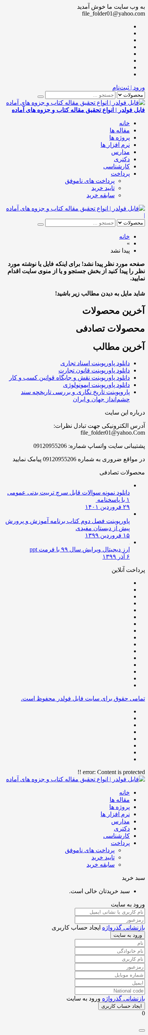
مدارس (120, 152)
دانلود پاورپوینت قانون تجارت (94, 370)
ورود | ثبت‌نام (128, 87)
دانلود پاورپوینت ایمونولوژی (96, 385)
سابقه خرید (101, 195)
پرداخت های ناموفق (90, 180)
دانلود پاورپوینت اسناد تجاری (95, 363)
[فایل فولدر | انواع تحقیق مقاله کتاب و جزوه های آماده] (75, 208)
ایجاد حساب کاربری (121, 1006)
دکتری (122, 159)
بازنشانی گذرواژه (123, 927)
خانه (124, 123)
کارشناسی (116, 166)
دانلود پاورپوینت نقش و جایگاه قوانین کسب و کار (69, 377)
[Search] (41, 97)
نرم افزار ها (115, 144)
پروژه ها (119, 137)
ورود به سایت (127, 935)
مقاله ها (120, 130)
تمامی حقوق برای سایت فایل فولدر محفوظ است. (83, 698)
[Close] (142, 1030)
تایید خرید (103, 188)
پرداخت (120, 173)
